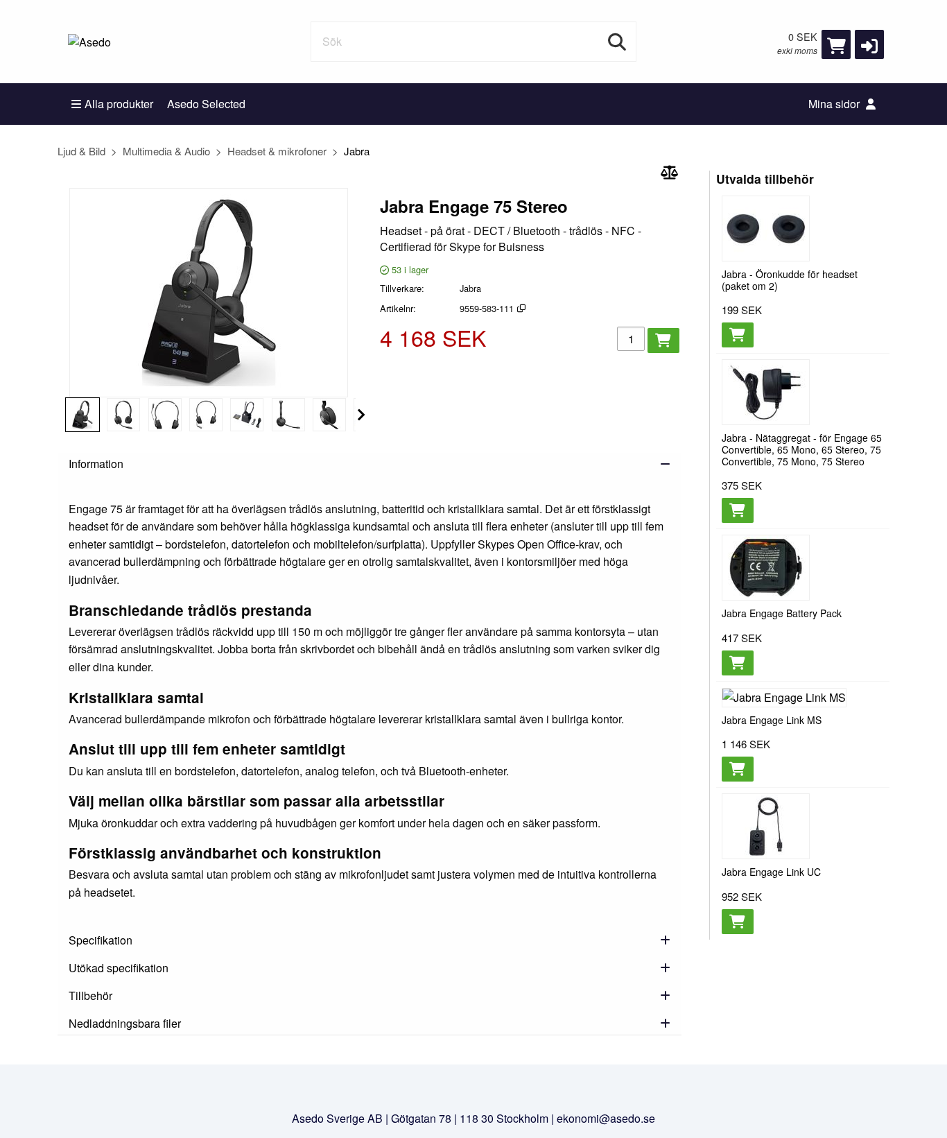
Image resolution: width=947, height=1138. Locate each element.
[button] (869, 44)
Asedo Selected (206, 104)
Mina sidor (835, 104)
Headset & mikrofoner (277, 151)
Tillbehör (90, 995)
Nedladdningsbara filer (125, 1023)
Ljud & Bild (81, 151)
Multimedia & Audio (166, 151)
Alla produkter (119, 104)
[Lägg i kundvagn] (663, 340)
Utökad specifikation (118, 968)
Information (96, 464)
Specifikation (100, 940)
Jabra (357, 151)
